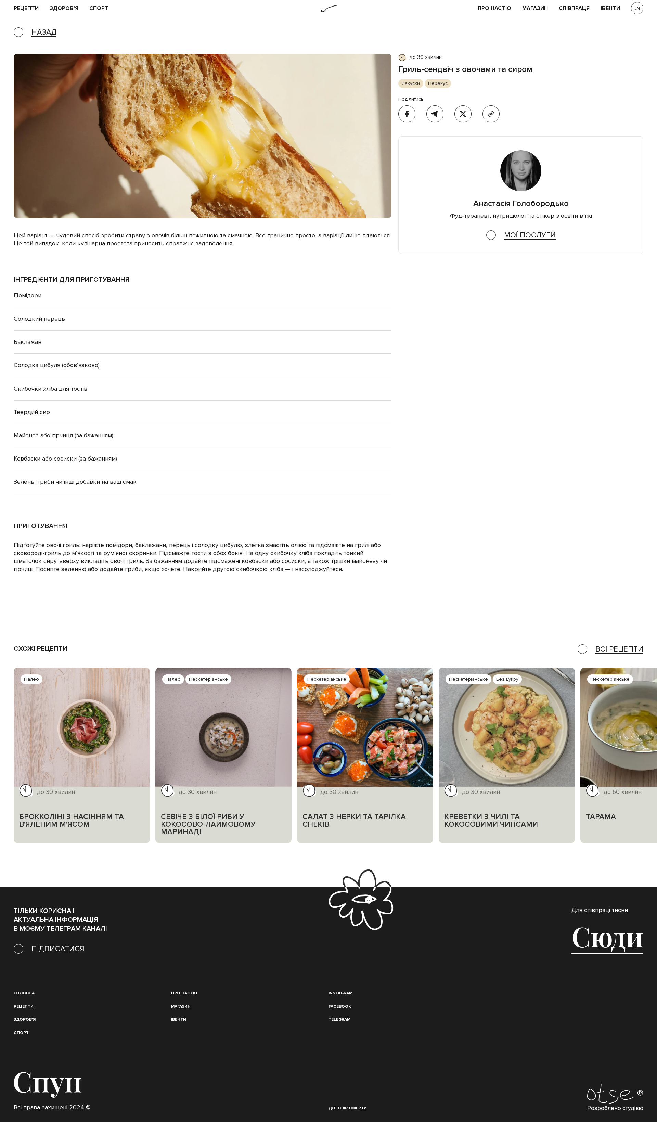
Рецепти (24, 1006)
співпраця (574, 8)
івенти (610, 8)
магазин (181, 1006)
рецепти (26, 8)
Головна (24, 993)
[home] (328, 8)
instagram (340, 993)
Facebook (339, 1006)
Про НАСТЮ (494, 8)
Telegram (339, 1019)
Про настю (184, 993)
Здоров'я (64, 8)
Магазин (535, 8)
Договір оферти (347, 1108)
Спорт (98, 8)
